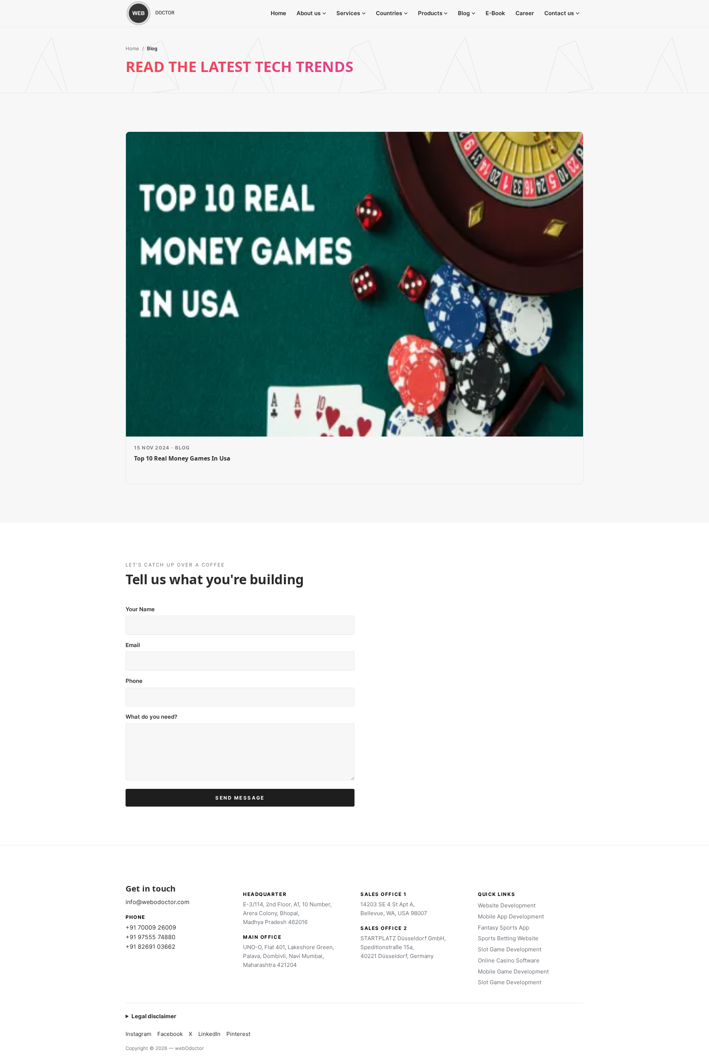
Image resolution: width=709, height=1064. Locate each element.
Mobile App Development (511, 916)
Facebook (170, 1033)
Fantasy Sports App (503, 927)
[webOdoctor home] (159, 13)
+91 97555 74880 (150, 937)
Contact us (559, 13)
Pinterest (238, 1033)
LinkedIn (209, 1033)
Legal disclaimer (153, 1016)
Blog (464, 13)
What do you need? (151, 716)
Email (133, 645)
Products (430, 13)
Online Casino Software (509, 960)
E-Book (495, 13)
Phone (134, 680)
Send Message (239, 798)
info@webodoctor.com (157, 902)
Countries (389, 13)
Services (348, 13)
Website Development (506, 905)
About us (309, 13)
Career (525, 13)
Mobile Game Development (513, 971)
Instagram (138, 1033)
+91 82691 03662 (150, 946)
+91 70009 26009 (151, 927)
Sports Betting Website (508, 938)
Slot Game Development (509, 949)
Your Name (140, 609)
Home (278, 13)
